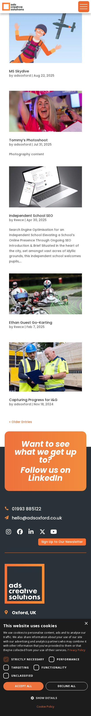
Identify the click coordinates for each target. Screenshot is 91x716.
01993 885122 (26, 509)
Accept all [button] (23, 686)
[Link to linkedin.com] (31, 532)
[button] (45, 698)
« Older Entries (20, 422)
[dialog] (45, 667)
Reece (19, 220)
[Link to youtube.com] (54, 532)
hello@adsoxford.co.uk (37, 518)
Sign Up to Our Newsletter (62, 542)
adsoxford (22, 75)
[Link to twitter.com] (42, 532)
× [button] (86, 623)
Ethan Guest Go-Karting (30, 322)
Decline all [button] (67, 686)
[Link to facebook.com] (20, 532)
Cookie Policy (45, 706)
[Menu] (83, 6)
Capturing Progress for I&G (33, 399)
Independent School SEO (31, 215)
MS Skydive (19, 71)
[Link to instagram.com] (9, 532)
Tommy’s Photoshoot (28, 140)
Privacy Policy (76, 650)
